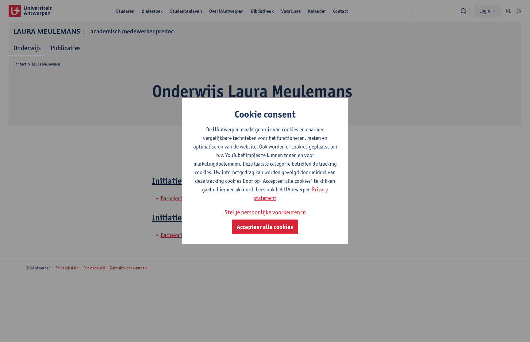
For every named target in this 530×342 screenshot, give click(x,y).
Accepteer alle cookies (265, 227)
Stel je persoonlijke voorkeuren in (265, 212)
